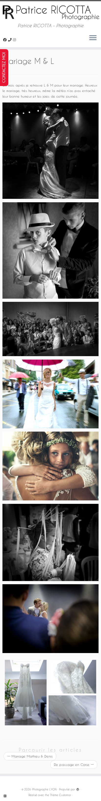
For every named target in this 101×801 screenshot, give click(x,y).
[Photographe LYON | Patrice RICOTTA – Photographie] (50, 12)
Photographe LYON (44, 789)
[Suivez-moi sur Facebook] (5, 40)
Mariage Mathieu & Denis (30, 756)
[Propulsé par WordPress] (77, 788)
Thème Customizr (60, 795)
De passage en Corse (74, 764)
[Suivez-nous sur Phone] (10, 40)
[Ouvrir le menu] (93, 38)
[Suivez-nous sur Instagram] (15, 40)
